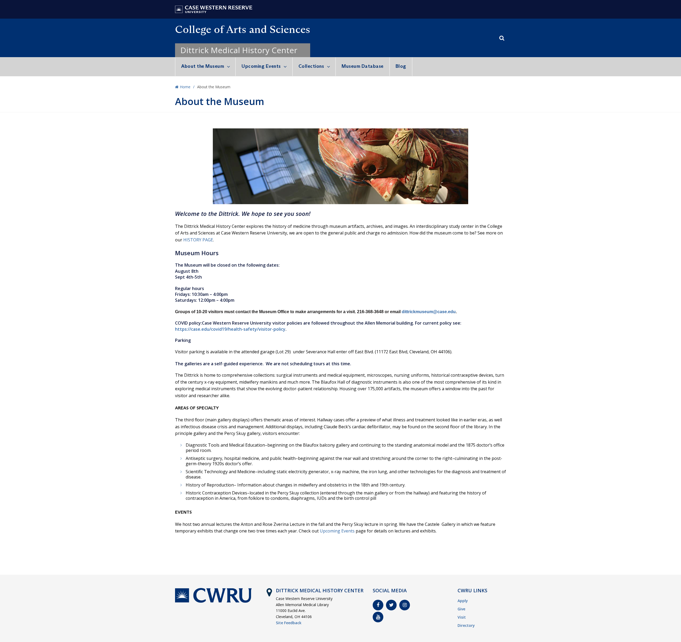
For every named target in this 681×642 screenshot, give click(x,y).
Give (461, 608)
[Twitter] (391, 605)
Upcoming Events (261, 66)
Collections (311, 66)
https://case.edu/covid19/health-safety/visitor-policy (230, 329)
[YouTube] (378, 617)
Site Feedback (288, 622)
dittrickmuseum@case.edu (429, 311)
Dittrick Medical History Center (238, 50)
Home (185, 86)
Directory (466, 625)
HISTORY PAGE (198, 240)
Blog (401, 66)
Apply (463, 600)
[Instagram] (404, 605)
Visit (462, 617)
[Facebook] (378, 605)
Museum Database (363, 66)
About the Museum (202, 66)
